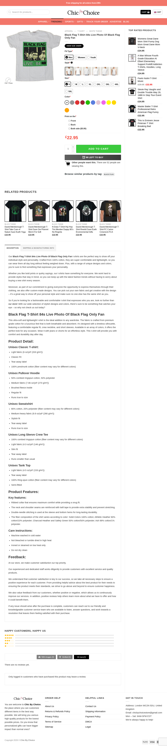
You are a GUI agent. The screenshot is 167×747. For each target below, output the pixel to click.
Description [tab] (13, 248)
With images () (47, 657)
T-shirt (81, 31)
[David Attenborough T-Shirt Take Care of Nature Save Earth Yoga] (15, 211)
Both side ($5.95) (78, 128)
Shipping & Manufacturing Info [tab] (38, 248)
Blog (126, 22)
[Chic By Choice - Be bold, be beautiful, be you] (83, 12)
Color (68, 97)
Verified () (66, 657)
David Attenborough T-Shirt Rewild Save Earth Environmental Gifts (86, 229)
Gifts (80, 22)
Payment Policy (92, 716)
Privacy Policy (52, 716)
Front (73, 121)
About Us (49, 706)
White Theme (95, 31)
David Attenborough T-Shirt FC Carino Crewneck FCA (109, 229)
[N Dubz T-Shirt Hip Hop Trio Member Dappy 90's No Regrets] (62, 211)
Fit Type (69, 51)
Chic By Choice (32, 704)
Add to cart (98, 148)
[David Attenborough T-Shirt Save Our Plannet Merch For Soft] (39, 211)
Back (73, 125)
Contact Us (90, 706)
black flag (109, 174)
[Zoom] (8, 80)
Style (68, 63)
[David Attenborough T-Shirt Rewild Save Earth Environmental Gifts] (86, 211)
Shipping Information (95, 711)
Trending (56, 22)
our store (12, 304)
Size (67, 78)
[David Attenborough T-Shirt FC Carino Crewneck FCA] (110, 211)
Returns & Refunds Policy (57, 711)
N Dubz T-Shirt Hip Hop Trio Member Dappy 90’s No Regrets (62, 229)
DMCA (88, 721)
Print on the (70, 116)
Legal (88, 727)
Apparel (43, 22)
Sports (69, 22)
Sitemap (49, 727)
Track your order (97, 22)
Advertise (116, 22)
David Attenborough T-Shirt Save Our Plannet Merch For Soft (38, 229)
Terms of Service (53, 721)
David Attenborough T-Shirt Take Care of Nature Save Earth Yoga (15, 229)
